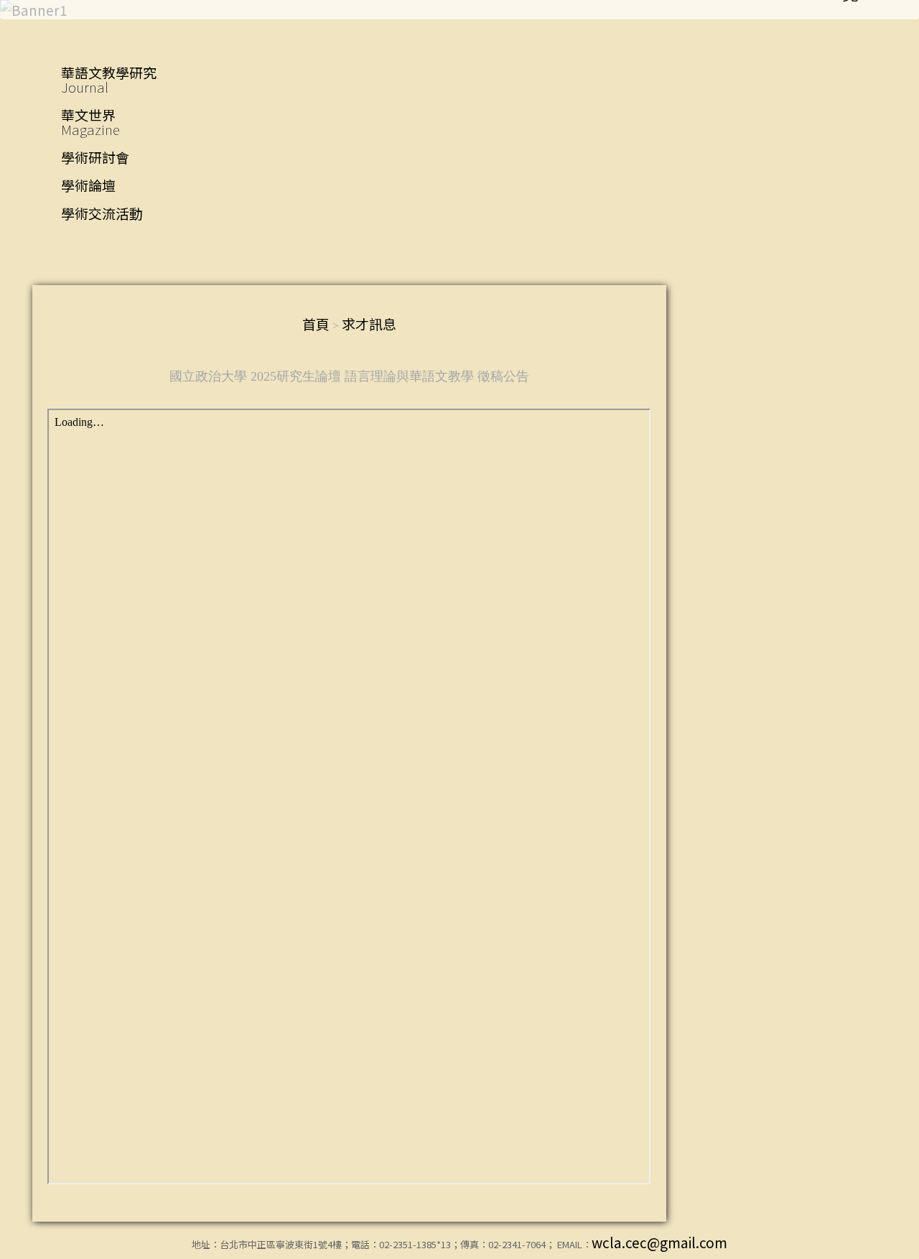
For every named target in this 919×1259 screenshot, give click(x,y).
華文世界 (90, 122)
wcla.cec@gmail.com (659, 1242)
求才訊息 (369, 323)
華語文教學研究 (109, 79)
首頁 (316, 323)
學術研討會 (95, 157)
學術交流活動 (102, 213)
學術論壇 (88, 185)
